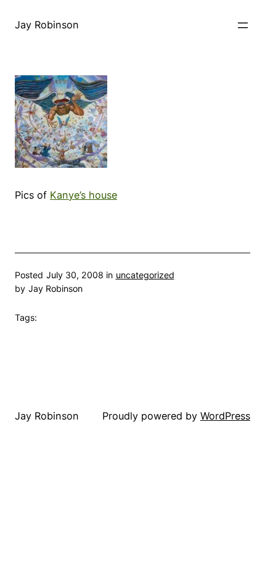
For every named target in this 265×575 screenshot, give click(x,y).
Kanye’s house (83, 195)
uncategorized (145, 275)
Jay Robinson (47, 25)
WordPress (225, 416)
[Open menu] (242, 25)
